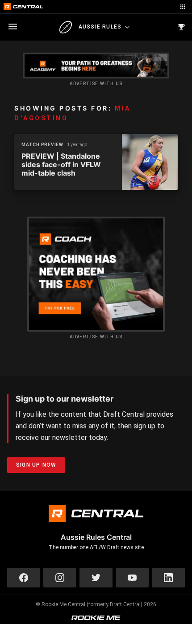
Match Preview (42, 144)
